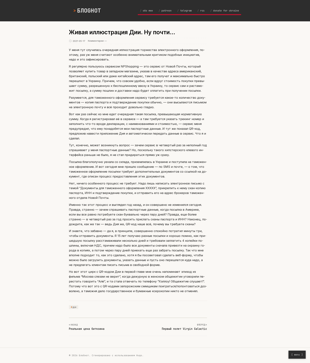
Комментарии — (97, 40)
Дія (74, 307)
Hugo (139, 355)
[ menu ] (297, 354)
